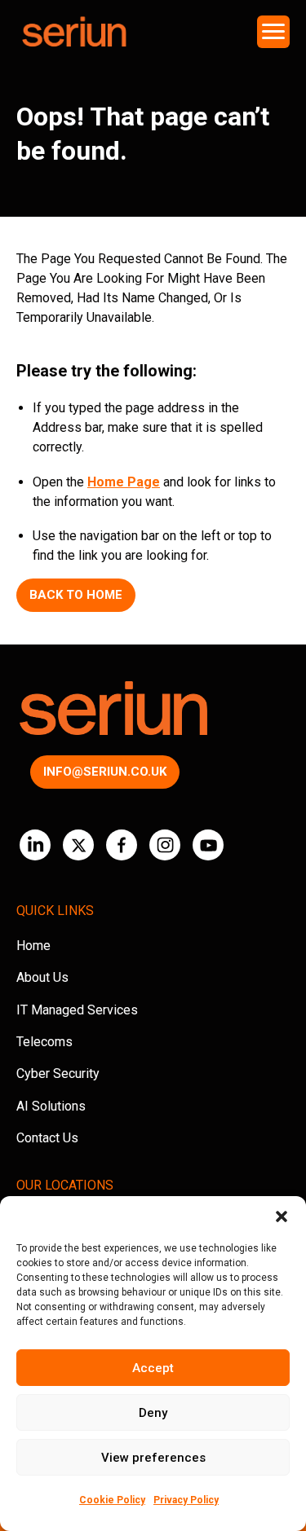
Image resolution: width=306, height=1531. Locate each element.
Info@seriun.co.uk (104, 771)
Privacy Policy (186, 1500)
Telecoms (44, 1041)
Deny (153, 1413)
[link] (35, 844)
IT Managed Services (77, 1010)
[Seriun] (73, 31)
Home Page (123, 482)
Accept (153, 1368)
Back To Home (75, 594)
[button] (281, 1216)
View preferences (153, 1457)
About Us (42, 977)
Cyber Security (58, 1073)
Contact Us (47, 1138)
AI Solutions (51, 1106)
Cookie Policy (112, 1500)
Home (33, 945)
